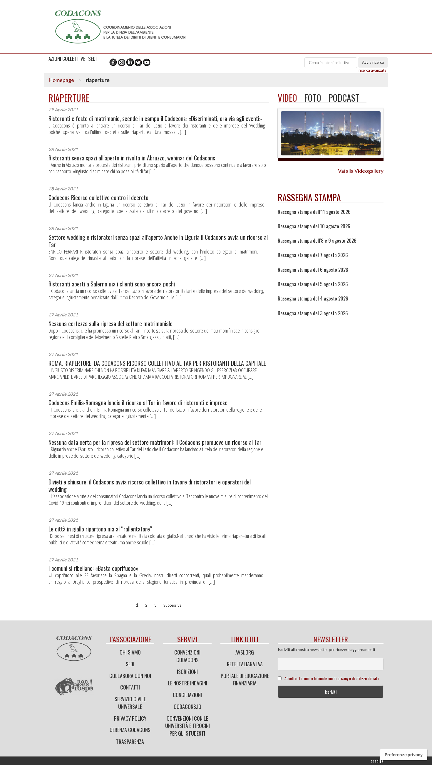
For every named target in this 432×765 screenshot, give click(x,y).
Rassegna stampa (309, 197)
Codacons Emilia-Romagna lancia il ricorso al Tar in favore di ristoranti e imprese (137, 402)
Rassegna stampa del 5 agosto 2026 (313, 284)
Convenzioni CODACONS (187, 656)
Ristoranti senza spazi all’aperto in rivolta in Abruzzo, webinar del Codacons (131, 158)
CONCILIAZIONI (187, 695)
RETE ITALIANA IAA (245, 664)
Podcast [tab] (344, 97)
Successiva (172, 605)
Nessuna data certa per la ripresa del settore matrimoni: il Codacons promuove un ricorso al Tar (155, 442)
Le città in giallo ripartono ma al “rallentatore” (100, 529)
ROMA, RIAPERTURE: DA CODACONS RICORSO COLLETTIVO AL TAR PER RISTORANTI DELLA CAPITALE (157, 363)
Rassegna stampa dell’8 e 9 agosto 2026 (317, 240)
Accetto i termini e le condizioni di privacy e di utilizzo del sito (331, 678)
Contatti (130, 687)
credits (377, 761)
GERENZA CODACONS (130, 730)
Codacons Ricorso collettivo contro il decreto (98, 197)
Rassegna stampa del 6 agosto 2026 (313, 269)
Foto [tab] (312, 97)
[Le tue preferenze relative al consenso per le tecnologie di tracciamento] (403, 754)
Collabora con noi (130, 676)
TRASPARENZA (130, 741)
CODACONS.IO (187, 706)
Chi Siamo (130, 652)
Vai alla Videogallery (361, 170)
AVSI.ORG (244, 652)
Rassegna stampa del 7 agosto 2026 (313, 255)
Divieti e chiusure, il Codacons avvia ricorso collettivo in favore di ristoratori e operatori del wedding (149, 485)
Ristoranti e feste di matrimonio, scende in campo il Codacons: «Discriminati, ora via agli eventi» (155, 118)
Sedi (130, 664)
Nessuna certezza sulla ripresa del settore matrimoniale (110, 323)
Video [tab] (287, 97)
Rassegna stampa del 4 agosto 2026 (313, 298)
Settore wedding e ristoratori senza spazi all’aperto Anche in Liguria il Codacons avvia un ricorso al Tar (158, 241)
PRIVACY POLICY (130, 718)
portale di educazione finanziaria (245, 679)
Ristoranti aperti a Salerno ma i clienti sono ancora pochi (111, 284)
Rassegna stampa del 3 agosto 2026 (313, 313)
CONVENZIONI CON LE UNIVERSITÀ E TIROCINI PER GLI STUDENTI (187, 725)
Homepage (61, 80)
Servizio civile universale (130, 702)
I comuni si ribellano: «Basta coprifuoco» (93, 568)
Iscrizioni (187, 671)
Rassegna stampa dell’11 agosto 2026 (314, 211)
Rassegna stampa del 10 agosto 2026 (314, 226)
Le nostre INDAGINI (187, 683)
